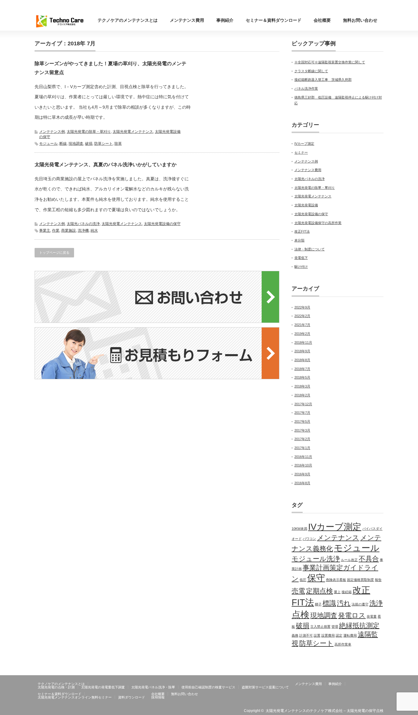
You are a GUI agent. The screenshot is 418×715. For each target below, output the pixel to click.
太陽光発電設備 (306, 205)
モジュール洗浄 (316, 559)
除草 (118, 143)
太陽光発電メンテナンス (133, 131)
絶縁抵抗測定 (359, 625)
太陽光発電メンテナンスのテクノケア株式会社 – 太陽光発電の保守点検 (324, 711)
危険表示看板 (336, 580)
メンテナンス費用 (187, 20)
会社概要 (322, 20)
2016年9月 (302, 474)
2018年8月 (302, 360)
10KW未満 (299, 528)
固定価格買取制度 (360, 580)
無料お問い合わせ (360, 20)
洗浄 (376, 603)
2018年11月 (303, 342)
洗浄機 (83, 230)
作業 (55, 230)
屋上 (337, 592)
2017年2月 (302, 439)
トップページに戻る (54, 252)
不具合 (369, 559)
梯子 (318, 604)
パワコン (309, 539)
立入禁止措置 (320, 626)
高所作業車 (342, 644)
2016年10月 (303, 465)
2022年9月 (302, 307)
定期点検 (319, 591)
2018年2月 (302, 395)
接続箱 (346, 592)
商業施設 (68, 230)
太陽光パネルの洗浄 (83, 224)
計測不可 (306, 635)
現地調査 (76, 143)
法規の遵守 (360, 604)
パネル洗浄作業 (306, 88)
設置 (317, 635)
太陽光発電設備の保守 (162, 224)
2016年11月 (303, 457)
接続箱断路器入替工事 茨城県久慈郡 (323, 79)
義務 (295, 635)
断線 (63, 143)
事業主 (44, 230)
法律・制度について (309, 249)
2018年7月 (302, 369)
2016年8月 (302, 483)
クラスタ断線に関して (311, 71)
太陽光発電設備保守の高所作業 (317, 223)
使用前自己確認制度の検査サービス (208, 687)
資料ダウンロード (131, 697)
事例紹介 (224, 20)
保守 (316, 578)
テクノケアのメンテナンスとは (128, 20)
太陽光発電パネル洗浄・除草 (153, 687)
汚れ (344, 603)
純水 (94, 230)
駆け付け (301, 266)
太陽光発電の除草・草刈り (89, 131)
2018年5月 (302, 377)
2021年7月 (302, 325)
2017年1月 (302, 448)
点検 (300, 614)
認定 (339, 635)
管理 (334, 626)
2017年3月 (302, 430)
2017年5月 (302, 421)
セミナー (301, 152)
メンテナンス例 (52, 131)
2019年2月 (302, 333)
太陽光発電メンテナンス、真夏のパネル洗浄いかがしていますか (106, 164)
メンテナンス (338, 537)
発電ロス (352, 615)
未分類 (299, 240)
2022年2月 (302, 316)
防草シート (103, 143)
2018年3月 (302, 386)
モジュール (48, 143)
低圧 (303, 580)
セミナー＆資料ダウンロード (273, 20)
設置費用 (328, 635)
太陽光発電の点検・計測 (56, 687)
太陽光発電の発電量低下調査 (103, 687)
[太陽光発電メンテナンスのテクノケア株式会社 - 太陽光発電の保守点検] (61, 21)
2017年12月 (303, 404)
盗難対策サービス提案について (265, 687)
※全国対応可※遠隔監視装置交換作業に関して (329, 62)
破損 (88, 143)
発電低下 (301, 258)
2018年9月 (302, 351)
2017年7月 (302, 412)
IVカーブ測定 (304, 143)
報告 (378, 580)
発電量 (372, 616)
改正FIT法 (302, 231)
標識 (329, 603)
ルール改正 (349, 560)
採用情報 (158, 697)
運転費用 (350, 635)
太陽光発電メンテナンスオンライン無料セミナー (75, 697)
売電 (298, 591)
